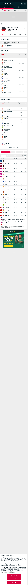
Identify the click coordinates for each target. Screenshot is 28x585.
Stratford (7, 207)
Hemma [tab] (9, 155)
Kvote (9, 34)
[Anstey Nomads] (3, 174)
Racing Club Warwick (7, 186)
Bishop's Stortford (7, 212)
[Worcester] (3, 197)
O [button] (16, 158)
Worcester (7, 197)
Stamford (7, 215)
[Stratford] (3, 207)
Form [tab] (13, 152)
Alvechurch (7, 166)
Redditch (7, 199)
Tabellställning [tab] (6, 152)
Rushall (6, 171)
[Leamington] (3, 210)
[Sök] (22, 4)
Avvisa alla (14, 578)
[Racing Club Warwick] (3, 187)
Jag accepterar (14, 575)
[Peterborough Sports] (3, 192)
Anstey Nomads (7, 173)
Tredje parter (18, 565)
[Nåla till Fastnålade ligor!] (24, 28)
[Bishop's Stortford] (3, 212)
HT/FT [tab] (26, 152)
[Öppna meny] (25, 4)
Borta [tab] (14, 155)
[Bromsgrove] (3, 168)
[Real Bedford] (3, 161)
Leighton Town (7, 189)
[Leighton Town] (3, 189)
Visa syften (14, 582)
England (13, 23)
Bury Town (7, 163)
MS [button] (25, 158)
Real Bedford (7, 160)
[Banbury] (3, 194)
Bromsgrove (7, 168)
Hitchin (6, 205)
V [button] (14, 158)
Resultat (21, 34)
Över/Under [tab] (19, 152)
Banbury (6, 194)
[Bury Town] (3, 163)
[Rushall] (3, 171)
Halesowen (7, 181)
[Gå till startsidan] (7, 4)
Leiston (6, 184)
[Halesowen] (3, 181)
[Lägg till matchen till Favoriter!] (1, 46)
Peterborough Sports (7, 192)
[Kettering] (3, 176)
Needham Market (7, 202)
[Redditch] (3, 199)
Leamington (7, 210)
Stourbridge (7, 179)
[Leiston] (3, 184)
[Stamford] (3, 215)
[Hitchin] (3, 205)
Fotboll (5, 23)
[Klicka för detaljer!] (13, 46)
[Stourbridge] (3, 179)
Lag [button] (3, 158)
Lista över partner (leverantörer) (8, 572)
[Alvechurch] (3, 166)
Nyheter (15, 34)
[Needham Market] (3, 202)
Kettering (7, 176)
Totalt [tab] (3, 155)
